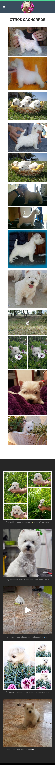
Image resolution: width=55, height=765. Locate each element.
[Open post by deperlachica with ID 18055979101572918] (27, 610)
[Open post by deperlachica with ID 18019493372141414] (27, 665)
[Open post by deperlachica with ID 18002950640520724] (27, 723)
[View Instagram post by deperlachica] (49, 516)
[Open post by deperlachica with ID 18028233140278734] (27, 495)
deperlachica (10, 474)
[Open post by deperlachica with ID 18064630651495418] (27, 553)
